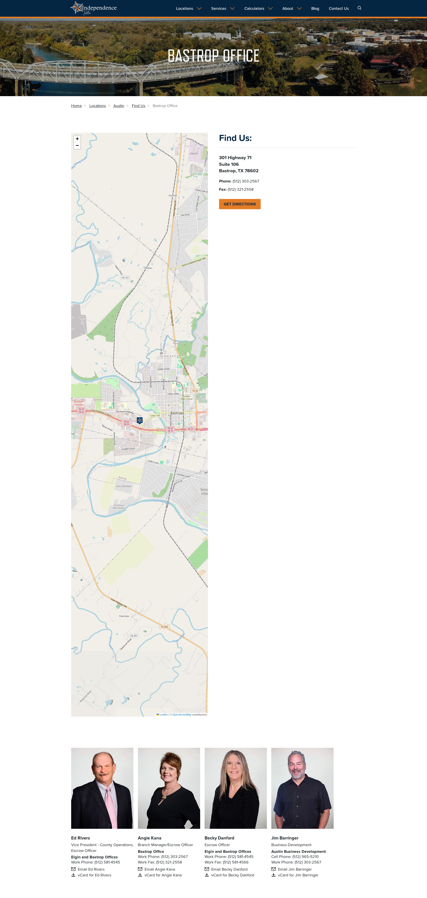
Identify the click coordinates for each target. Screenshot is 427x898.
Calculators (254, 8)
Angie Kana (149, 838)
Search (359, 8)
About (287, 8)
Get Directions (240, 204)
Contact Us (339, 8)
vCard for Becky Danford (232, 875)
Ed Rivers (80, 838)
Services (218, 8)
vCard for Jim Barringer (298, 875)
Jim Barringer (284, 838)
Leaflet (163, 714)
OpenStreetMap (181, 714)
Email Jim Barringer (295, 869)
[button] (139, 421)
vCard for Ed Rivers (94, 875)
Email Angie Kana (160, 869)
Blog (315, 8)
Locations (184, 8)
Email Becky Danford (229, 869)
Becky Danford (219, 838)
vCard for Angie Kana (163, 875)
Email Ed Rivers (91, 869)
